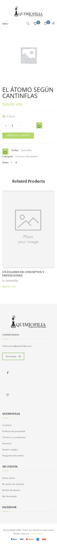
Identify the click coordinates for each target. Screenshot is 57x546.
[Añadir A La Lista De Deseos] (39, 126)
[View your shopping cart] (45, 23)
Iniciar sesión (8, 478)
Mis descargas (9, 496)
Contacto (7, 425)
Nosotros (7, 443)
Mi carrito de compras (13, 484)
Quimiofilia (26, 150)
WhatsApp (11, 356)
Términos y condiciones (14, 437)
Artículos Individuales (26, 156)
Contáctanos (10, 334)
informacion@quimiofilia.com (17, 346)
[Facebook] (12, 162)
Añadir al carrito (18, 135)
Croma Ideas (36, 533)
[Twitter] (16, 162)
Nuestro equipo (10, 449)
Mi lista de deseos (11, 490)
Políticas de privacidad (13, 431)
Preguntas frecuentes (13, 455)
